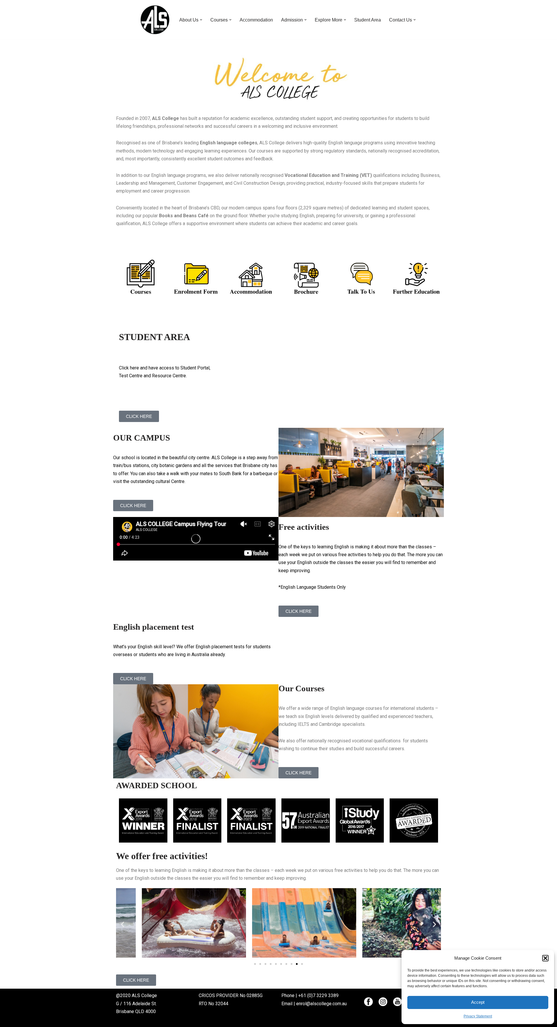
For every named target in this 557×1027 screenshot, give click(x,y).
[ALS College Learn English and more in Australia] (154, 19)
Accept (477, 1002)
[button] (545, 958)
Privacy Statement (478, 1016)
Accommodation (256, 19)
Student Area (367, 19)
